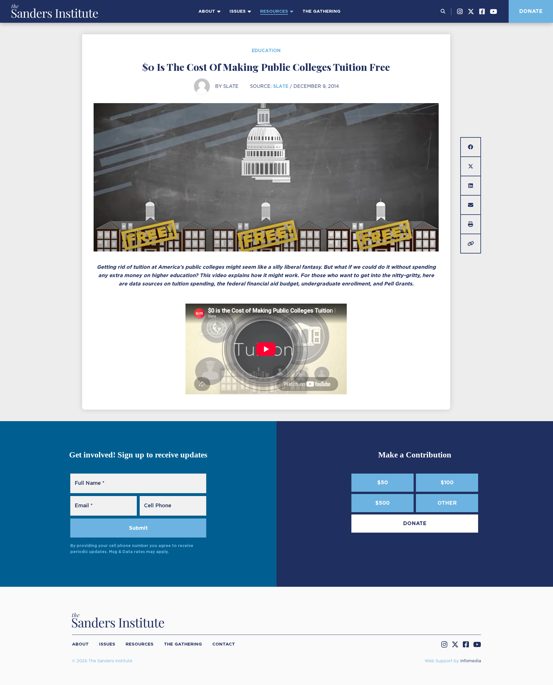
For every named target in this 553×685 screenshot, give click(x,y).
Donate (531, 11)
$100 (447, 482)
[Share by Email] (470, 205)
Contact (223, 644)
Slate (280, 86)
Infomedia (470, 661)
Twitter (471, 11)
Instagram (460, 11)
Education (266, 50)
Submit (138, 528)
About (206, 11)
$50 (382, 482)
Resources (274, 11)
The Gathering (321, 11)
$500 (382, 503)
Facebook (482, 11)
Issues (238, 11)
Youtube (493, 11)
